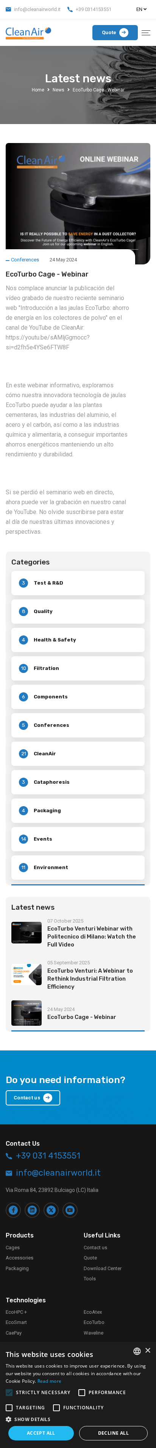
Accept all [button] (41, 1433)
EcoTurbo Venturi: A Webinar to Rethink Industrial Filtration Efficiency (90, 978)
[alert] (78, 1395)
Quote (90, 1258)
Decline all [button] (113, 1433)
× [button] (147, 1351)
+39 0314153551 (93, 9)
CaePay (14, 1333)
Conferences (25, 260)
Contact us (95, 1247)
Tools (90, 1278)
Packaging (17, 1268)
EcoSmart (16, 1322)
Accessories (19, 1258)
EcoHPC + (16, 1312)
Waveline (93, 1333)
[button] (78, 1419)
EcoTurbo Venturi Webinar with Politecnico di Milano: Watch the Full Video (91, 936)
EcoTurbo (94, 1322)
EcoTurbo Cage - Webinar (81, 1017)
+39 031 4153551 (48, 1156)
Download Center (103, 1268)
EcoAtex (93, 1312)
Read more (49, 1381)
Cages (13, 1247)
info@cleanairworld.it (37, 9)
